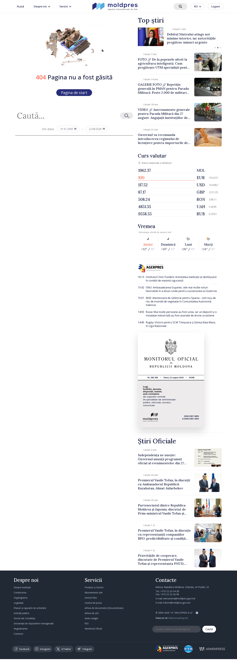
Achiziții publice (21, 613)
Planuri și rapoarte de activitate (30, 608)
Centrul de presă (93, 602)
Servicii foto (91, 597)
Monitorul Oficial (93, 628)
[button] (215, 47)
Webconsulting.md (178, 617)
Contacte (18, 633)
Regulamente (21, 628)
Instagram (45, 649)
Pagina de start (74, 92)
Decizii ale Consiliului (24, 618)
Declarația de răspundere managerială (34, 623)
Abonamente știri (94, 592)
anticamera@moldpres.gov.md (179, 598)
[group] (180, 36)
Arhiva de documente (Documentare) (104, 608)
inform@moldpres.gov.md (176, 602)
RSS (87, 623)
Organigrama (20, 597)
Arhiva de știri (92, 613)
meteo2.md (165, 232)
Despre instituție (22, 587)
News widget (91, 618)
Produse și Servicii (94, 587)
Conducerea (20, 592)
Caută (209, 629)
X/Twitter (66, 649)
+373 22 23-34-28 (169, 591)
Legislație (19, 602)
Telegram (87, 649)
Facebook (24, 649)
